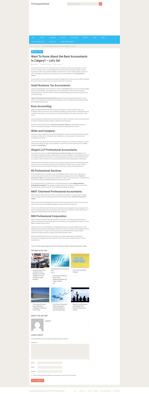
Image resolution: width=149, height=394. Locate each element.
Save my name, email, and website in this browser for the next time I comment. (54, 375)
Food (94, 37)
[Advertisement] (74, 19)
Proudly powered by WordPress (37, 391)
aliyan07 (48, 321)
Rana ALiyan (35, 64)
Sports (85, 37)
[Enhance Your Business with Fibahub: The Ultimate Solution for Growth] (80, 294)
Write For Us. (82, 391)
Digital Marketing (38, 42)
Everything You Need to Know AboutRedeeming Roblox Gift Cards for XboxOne (60, 279)
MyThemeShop (60, 391)
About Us (96, 391)
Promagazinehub (40, 3)
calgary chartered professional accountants (57, 246)
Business (53, 37)
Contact (90, 391)
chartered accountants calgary (78, 246)
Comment (34, 342)
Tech (33, 37)
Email (33, 367)
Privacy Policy (116, 391)
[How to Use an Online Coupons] (80, 260)
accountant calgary (39, 246)
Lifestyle (52, 42)
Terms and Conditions (105, 391)
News (103, 37)
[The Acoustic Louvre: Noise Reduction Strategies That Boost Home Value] (40, 294)
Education (74, 37)
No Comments (58, 64)
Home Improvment (67, 42)
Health (63, 37)
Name (33, 363)
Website (33, 371)
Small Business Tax (67, 89)
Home (30, 46)
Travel (42, 37)
